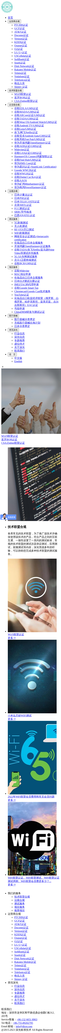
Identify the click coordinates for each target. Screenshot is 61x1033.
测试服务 (13, 219)
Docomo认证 (21, 35)
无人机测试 (20, 226)
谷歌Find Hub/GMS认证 (27, 159)
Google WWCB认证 (25, 170)
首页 (10, 17)
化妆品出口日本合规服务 (28, 242)
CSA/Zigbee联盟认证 (26, 101)
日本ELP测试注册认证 (27, 281)
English (18, 361)
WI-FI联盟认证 (22, 94)
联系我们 (19, 350)
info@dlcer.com (24, 1026)
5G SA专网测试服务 (25, 256)
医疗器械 (13, 315)
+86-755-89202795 (23, 1023)
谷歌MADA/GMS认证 (26, 111)
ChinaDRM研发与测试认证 (29, 312)
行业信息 (19, 333)
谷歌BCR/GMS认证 (25, 263)
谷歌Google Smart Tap (26, 287)
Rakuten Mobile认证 (25, 69)
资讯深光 (13, 330)
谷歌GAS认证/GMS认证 (28, 153)
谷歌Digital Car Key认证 (27, 177)
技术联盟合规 (15, 90)
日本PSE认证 (21, 198)
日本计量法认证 (23, 194)
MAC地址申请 (22, 274)
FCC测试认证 (22, 208)
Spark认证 (20, 62)
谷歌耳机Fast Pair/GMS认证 (29, 139)
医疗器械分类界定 (24, 319)
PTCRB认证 (21, 25)
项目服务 (13, 267)
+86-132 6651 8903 (27, 1019)
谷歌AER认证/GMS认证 (28, 146)
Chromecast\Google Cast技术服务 (32, 291)
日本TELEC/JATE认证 (27, 201)
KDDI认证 (20, 42)
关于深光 (19, 347)
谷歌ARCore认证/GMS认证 (29, 115)
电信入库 (19, 83)
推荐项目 (19, 910)
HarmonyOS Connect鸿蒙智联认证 (33, 156)
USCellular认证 (22, 55)
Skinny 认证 (20, 86)
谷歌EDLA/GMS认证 (26, 108)
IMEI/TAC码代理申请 (26, 284)
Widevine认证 (21, 149)
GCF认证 (19, 28)
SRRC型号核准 (23, 211)
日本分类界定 (22, 326)
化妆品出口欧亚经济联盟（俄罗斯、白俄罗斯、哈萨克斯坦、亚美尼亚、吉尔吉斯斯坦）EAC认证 (36, 301)
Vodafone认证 (21, 76)
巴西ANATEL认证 (24, 215)
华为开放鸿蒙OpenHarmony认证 (32, 142)
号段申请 (19, 308)
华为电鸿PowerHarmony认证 (30, 187)
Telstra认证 (20, 73)
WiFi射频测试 (22, 233)
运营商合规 (14, 21)
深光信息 (19, 337)
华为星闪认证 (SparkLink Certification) (35, 166)
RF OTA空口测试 (24, 229)
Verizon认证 (20, 38)
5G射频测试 (21, 222)
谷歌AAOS (20, 180)
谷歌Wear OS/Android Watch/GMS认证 (35, 122)
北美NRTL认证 (23, 205)
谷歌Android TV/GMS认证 (29, 125)
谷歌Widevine (21, 270)
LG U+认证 (20, 52)
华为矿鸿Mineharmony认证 (29, 183)
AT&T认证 (20, 31)
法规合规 (13, 191)
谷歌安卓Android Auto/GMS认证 (32, 135)
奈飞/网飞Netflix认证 (26, 132)
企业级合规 (14, 105)
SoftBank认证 (21, 59)
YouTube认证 (21, 294)
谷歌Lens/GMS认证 (25, 129)
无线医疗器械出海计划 (27, 322)
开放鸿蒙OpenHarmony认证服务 (32, 246)
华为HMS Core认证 (25, 163)
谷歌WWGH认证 (24, 173)
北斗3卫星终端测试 (25, 260)
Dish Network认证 (24, 66)
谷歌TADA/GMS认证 (26, 118)
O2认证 (18, 49)
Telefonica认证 (22, 79)
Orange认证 (20, 45)
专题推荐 (19, 340)
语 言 (12, 354)
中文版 (18, 358)
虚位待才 (19, 343)
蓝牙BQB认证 (22, 97)
